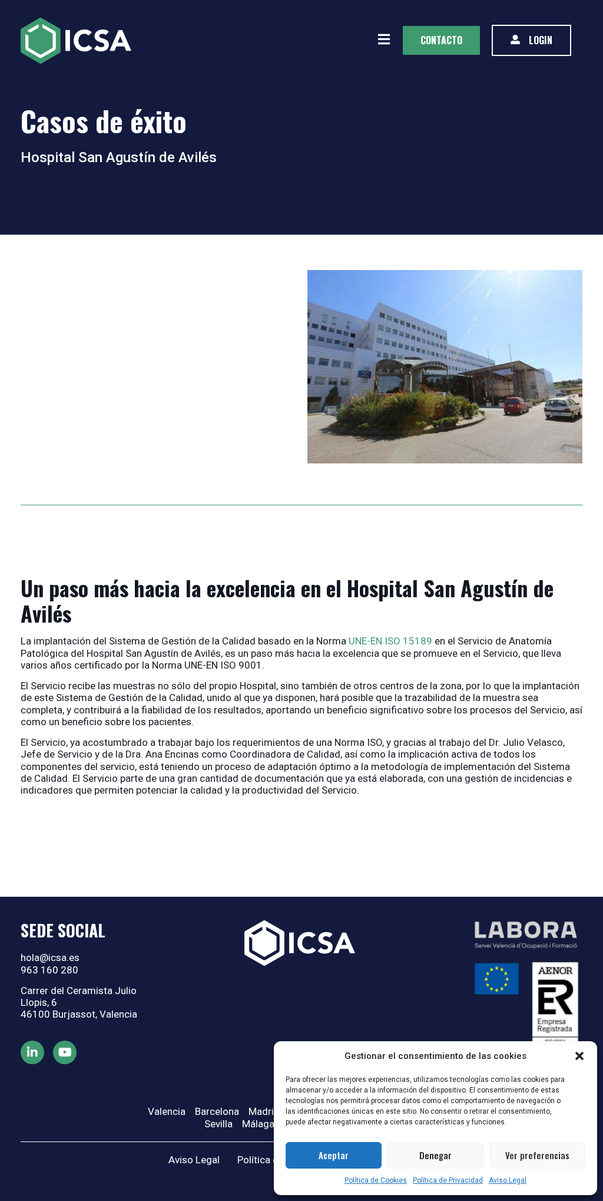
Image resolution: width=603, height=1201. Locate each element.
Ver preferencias (537, 1155)
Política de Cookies (375, 1180)
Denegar (435, 1155)
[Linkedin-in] (32, 1052)
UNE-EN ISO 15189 (390, 641)
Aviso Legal (507, 1180)
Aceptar (334, 1155)
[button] (579, 1056)
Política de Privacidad (448, 1180)
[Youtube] (65, 1052)
